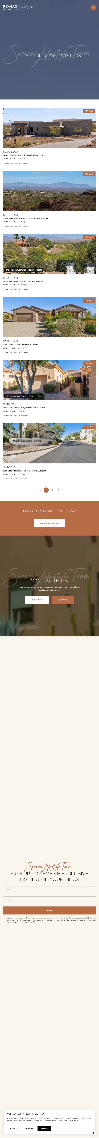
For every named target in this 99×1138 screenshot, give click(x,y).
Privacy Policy (32, 922)
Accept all (44, 1128)
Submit (49, 910)
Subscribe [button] (63, 600)
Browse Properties (49, 523)
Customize (29, 1128)
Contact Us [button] (36, 600)
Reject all (13, 1128)
